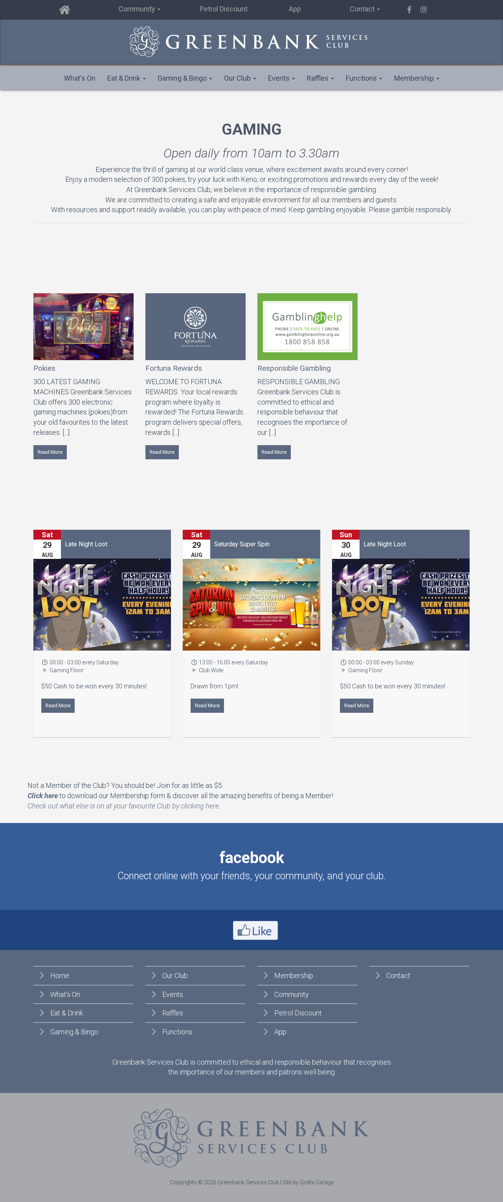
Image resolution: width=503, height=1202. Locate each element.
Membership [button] (414, 78)
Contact (398, 975)
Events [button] (279, 78)
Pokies (44, 368)
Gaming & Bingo (74, 1032)
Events (172, 994)
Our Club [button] (238, 78)
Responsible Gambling (294, 368)
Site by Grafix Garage (308, 1182)
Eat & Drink (66, 1013)
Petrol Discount (224, 9)
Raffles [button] (318, 78)
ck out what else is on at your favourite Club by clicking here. (129, 806)
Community (291, 994)
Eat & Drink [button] (124, 78)
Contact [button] (363, 9)
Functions (177, 1032)
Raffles (172, 1013)
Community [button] (138, 9)
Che (33, 806)
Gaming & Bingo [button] (183, 78)
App (295, 9)
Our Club (175, 975)
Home (59, 975)
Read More (50, 452)
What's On (79, 78)
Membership (293, 975)
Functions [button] (362, 78)
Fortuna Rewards (173, 368)
